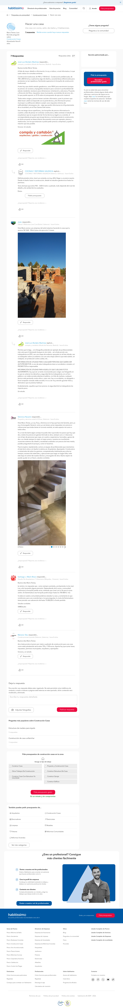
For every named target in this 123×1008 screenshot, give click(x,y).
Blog (64, 932)
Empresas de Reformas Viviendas (45, 944)
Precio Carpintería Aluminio (15, 958)
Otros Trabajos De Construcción (23, 771)
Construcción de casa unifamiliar (21, 738)
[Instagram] (93, 979)
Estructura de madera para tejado (22, 728)
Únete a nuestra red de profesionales (34, 903)
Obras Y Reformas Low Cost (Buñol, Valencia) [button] (34, 224)
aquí (93, 96)
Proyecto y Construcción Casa (57, 766)
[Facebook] (98, 979)
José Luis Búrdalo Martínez (28, 62)
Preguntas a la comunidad (20, 15)
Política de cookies (68, 996)
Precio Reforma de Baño (14, 932)
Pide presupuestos (107, 8)
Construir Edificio (53, 781)
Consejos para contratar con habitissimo (19, 982)
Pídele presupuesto (34, 196)
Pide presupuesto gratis (43, 792)
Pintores (37, 955)
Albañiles (38, 962)
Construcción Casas (40, 15)
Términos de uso (34, 996)
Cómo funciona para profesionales (45, 975)
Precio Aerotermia (12, 936)
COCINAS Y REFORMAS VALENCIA (39, 171)
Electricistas (38, 958)
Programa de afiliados (69, 982)
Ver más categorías (19, 845)
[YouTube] (108, 979)
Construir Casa (17, 766)
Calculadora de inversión (42, 986)
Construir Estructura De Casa (57, 771)
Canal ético (66, 979)
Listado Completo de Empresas (101, 936)
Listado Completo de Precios (100, 929)
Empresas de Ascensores (42, 932)
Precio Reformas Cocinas (14, 955)
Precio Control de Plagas (14, 966)
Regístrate (10, 979)
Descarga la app (40, 982)
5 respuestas (13, 732)
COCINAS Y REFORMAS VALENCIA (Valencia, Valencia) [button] (44, 173)
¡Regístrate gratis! (70, 2)
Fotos (64, 940)
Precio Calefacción (12, 962)
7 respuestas (30, 32)
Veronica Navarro (24, 417)
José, (20, 222)
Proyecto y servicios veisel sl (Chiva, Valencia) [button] (34, 419)
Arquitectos (38, 966)
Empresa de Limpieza (41, 936)
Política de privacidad (51, 996)
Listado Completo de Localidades (102, 940)
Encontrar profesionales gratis (99, 81)
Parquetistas (38, 947)
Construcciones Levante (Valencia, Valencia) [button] (33, 637)
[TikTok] (113, 979)
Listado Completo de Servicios (101, 932)
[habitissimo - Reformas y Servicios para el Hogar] (16, 8)
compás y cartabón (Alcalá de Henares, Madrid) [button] (35, 64)
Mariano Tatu (23, 635)
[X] (103, 979)
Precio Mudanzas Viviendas (15, 940)
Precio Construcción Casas (15, 944)
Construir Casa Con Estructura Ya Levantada (23, 777)
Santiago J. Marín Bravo (27, 577)
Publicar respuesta (67, 710)
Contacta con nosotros (98, 975)
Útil (22, 164)
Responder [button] (26, 151)
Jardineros (38, 951)
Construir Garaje (53, 776)
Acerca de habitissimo (70, 975)
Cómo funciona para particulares (17, 975)
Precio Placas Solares (13, 951)
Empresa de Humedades (42, 940)
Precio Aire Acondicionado (15, 947)
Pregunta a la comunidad (98, 31)
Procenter (66, 944)
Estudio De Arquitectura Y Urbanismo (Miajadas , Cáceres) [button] (38, 579)
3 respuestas (13, 742)
